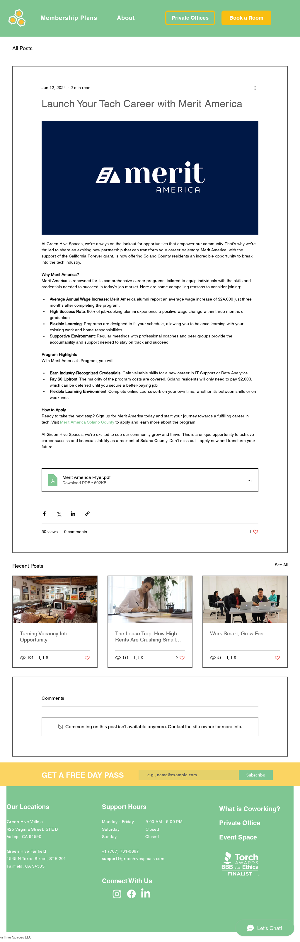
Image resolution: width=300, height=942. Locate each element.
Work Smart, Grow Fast (237, 633)
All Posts (22, 48)
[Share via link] (87, 513)
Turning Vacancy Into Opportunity (44, 636)
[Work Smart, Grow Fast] (245, 599)
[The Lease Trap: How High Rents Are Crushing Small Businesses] (150, 599)
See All (281, 564)
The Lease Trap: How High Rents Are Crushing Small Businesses (146, 636)
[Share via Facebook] (44, 513)
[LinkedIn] (145, 894)
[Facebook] (131, 894)
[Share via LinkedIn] (73, 513)
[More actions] (254, 87)
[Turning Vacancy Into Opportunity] (55, 599)
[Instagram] (117, 894)
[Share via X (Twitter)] (59, 513)
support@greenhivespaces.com (133, 858)
